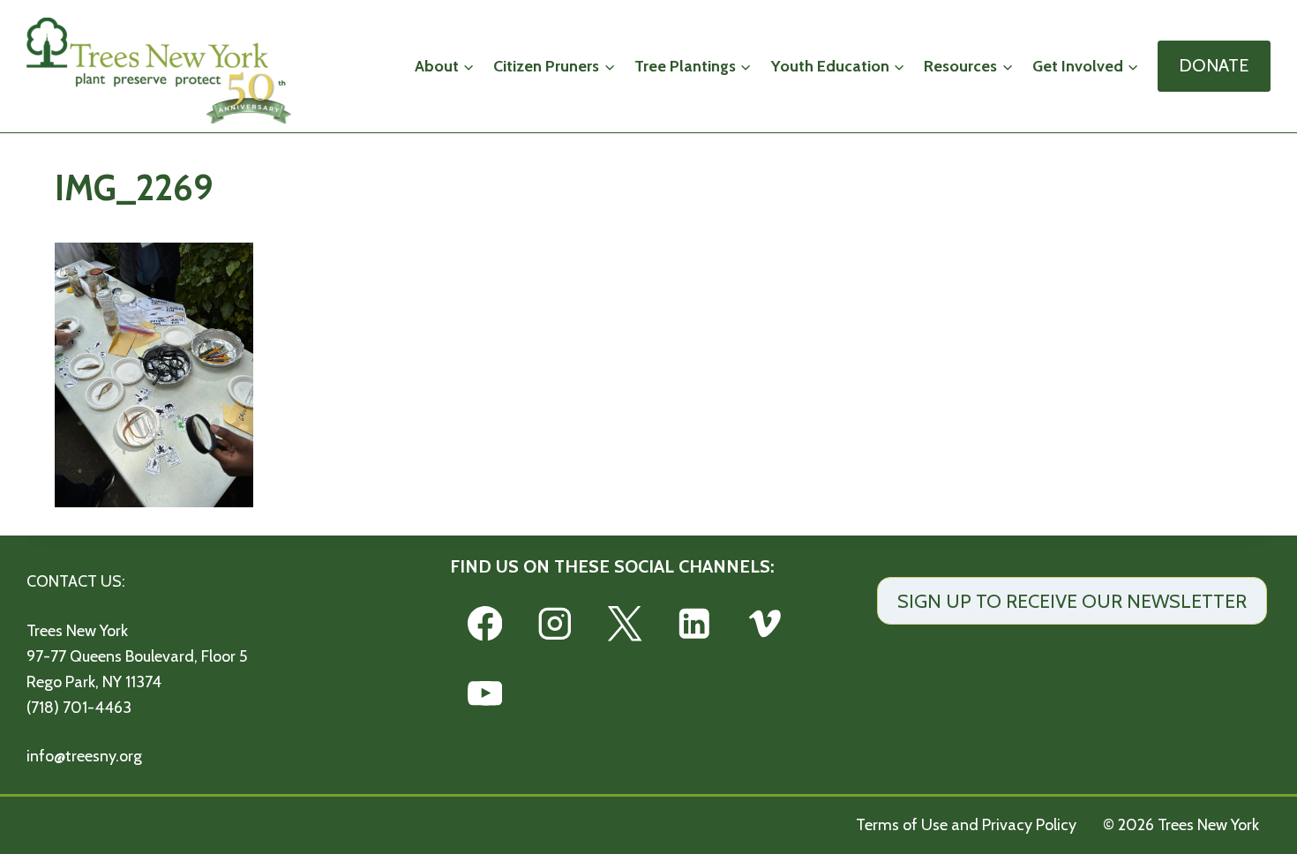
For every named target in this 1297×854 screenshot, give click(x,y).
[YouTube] (485, 694)
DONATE (1213, 65)
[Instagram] (554, 623)
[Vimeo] (764, 623)
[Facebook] (485, 623)
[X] (624, 623)
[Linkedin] (695, 623)
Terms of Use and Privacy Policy (966, 825)
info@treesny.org (84, 756)
